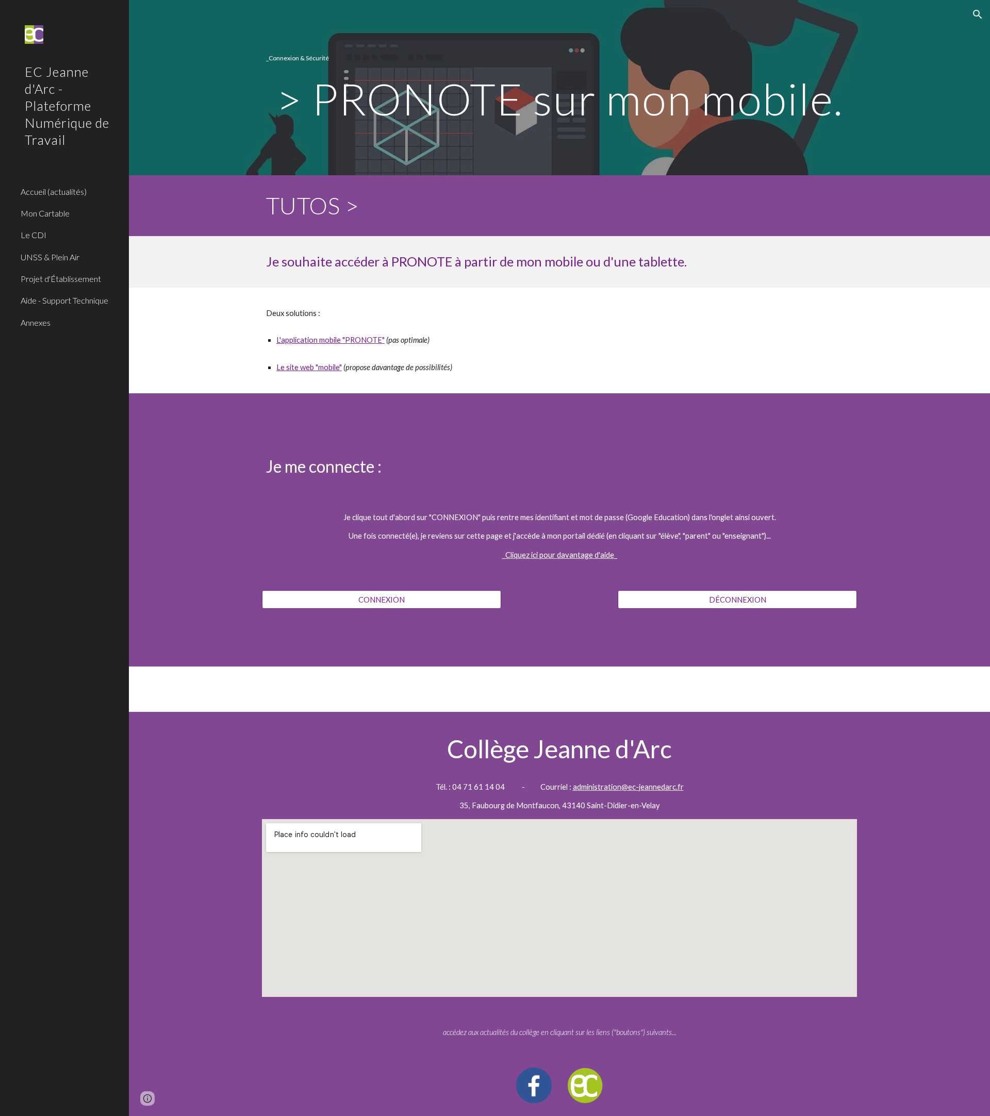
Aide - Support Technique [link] (64, 300)
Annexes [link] (36, 322)
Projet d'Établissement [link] (61, 279)
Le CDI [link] (33, 235)
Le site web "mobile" (309, 367)
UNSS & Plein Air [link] (50, 257)
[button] (977, 14)
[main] (559, 58)
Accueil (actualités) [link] (54, 191)
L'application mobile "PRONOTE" (330, 340)
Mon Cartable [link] (45, 213)
